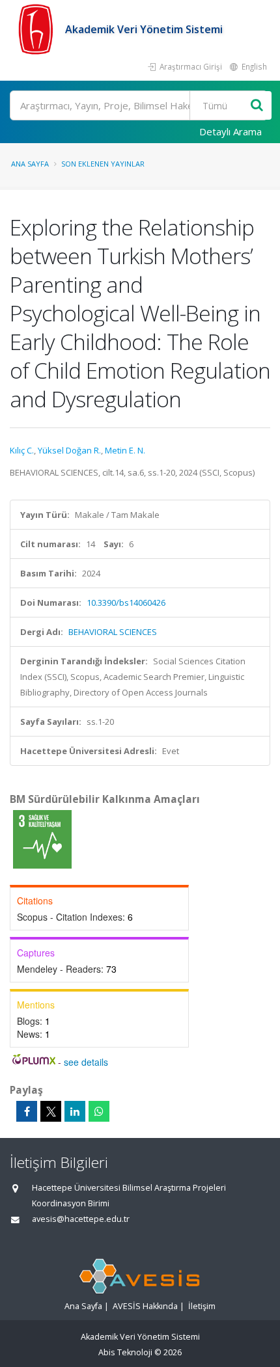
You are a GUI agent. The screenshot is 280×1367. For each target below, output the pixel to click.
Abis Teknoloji (125, 1352)
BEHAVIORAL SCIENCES (112, 632)
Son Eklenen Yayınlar (103, 164)
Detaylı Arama (230, 131)
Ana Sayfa (30, 164)
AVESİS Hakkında (145, 1306)
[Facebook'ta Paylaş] (26, 1111)
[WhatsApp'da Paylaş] (99, 1111)
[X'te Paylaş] (50, 1111)
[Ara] (257, 105)
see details (86, 1061)
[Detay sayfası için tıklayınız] (42, 839)
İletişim (202, 1306)
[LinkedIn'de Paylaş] (74, 1111)
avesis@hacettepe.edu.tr (81, 1219)
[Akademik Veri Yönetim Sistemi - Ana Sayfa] (37, 29)
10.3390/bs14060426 (126, 602)
